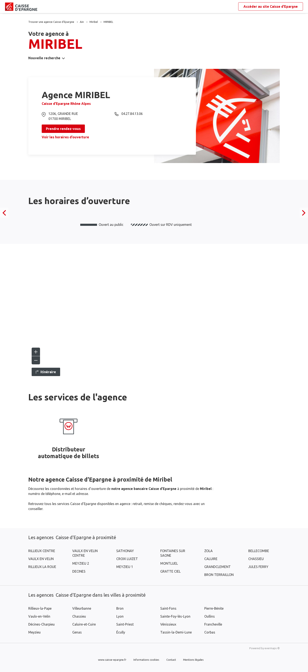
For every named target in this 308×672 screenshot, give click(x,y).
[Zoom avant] (36, 352)
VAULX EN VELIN (41, 559)
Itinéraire (48, 372)
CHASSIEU (256, 559)
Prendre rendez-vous (63, 129)
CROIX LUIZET (127, 559)
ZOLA (208, 551)
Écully (120, 632)
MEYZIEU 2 (80, 563)
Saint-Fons (168, 608)
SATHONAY (125, 551)
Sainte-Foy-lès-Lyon (175, 616)
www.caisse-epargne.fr (112, 659)
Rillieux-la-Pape (40, 608)
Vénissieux (168, 624)
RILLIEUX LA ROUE (42, 567)
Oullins (209, 616)
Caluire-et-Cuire (84, 624)
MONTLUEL (169, 563)
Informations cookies (146, 659)
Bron (120, 608)
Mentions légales (193, 659)
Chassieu (79, 616)
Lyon (120, 616)
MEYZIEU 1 (124, 567)
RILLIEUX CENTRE (41, 551)
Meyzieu (34, 632)
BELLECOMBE (258, 551)
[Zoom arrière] (36, 360)
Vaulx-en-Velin (39, 616)
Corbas (209, 632)
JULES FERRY (258, 567)
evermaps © (272, 648)
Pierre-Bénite (214, 608)
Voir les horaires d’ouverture (65, 137)
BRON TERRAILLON (219, 575)
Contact (171, 659)
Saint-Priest (125, 624)
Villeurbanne (81, 608)
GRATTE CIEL (170, 571)
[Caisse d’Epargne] (8, 7)
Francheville (213, 624)
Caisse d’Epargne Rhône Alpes (66, 103)
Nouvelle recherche (44, 58)
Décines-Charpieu (41, 624)
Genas (77, 632)
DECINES (78, 571)
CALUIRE (210, 559)
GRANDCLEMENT (217, 567)
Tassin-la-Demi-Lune (176, 632)
